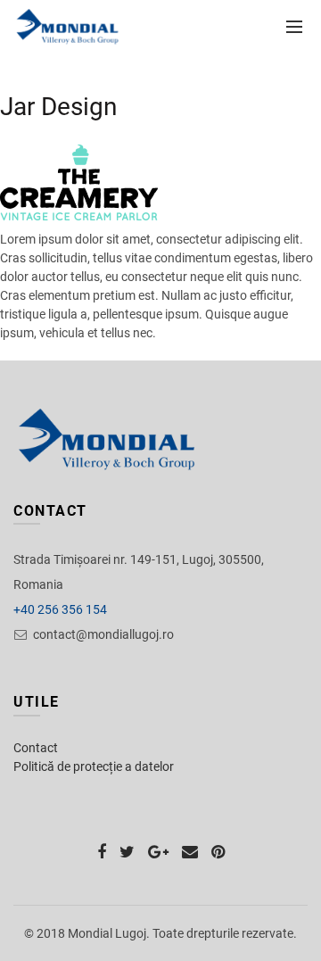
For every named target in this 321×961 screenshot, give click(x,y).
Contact (35, 748)
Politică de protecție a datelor (93, 766)
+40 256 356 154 (60, 609)
